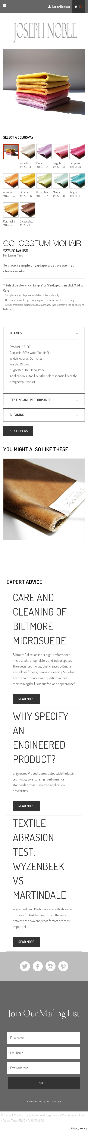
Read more (26, 699)
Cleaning (17, 415)
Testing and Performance (30, 400)
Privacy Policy (78, 1128)
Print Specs (18, 431)
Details (16, 333)
